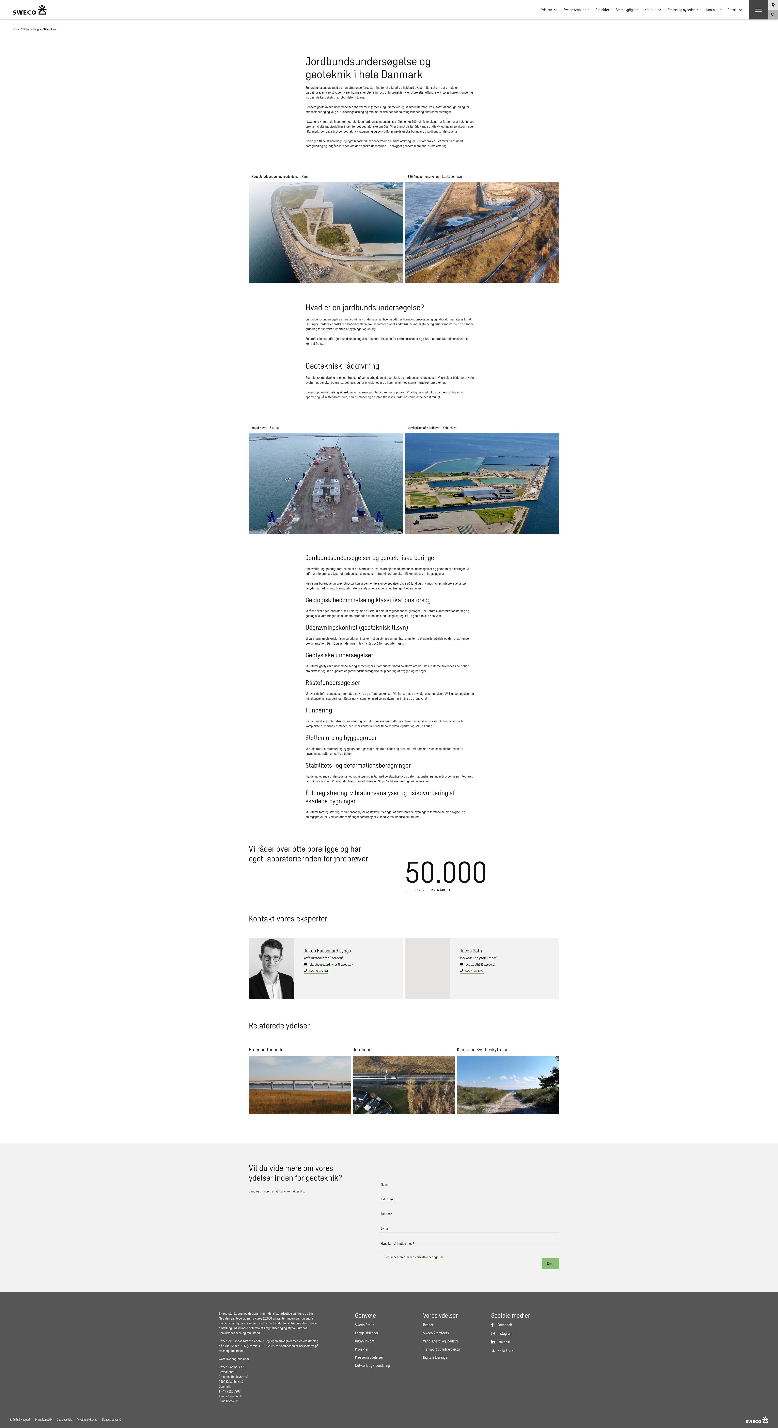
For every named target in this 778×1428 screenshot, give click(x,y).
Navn (385, 1184)
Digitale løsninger (436, 1357)
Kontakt (712, 9)
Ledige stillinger (366, 1333)
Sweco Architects (576, 9)
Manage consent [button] (111, 1419)
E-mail (386, 1228)
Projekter (602, 9)
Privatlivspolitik (43, 1419)
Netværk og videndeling (372, 1365)
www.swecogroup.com (234, 1359)
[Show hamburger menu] (758, 9)
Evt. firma (387, 1199)
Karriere (650, 9)
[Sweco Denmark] (30, 10)
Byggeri (37, 29)
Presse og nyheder (681, 9)
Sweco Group (364, 1325)
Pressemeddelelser (369, 1357)
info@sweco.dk (231, 1396)
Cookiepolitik (64, 1419)
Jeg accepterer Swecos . (414, 1257)
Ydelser (546, 9)
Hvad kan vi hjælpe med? (397, 1243)
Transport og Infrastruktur (442, 1349)
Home (16, 29)
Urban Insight (364, 1341)
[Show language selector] (773, 5)
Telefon (386, 1214)
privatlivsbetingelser (430, 1257)
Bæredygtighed (627, 9)
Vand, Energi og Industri (440, 1341)
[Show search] (773, 14)
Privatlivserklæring (87, 1419)
